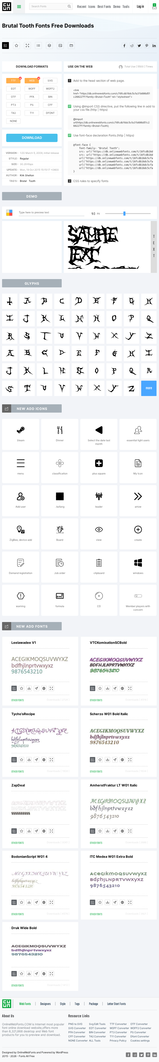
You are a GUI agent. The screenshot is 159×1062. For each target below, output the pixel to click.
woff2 (50, 88)
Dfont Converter (139, 1036)
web (32, 80)
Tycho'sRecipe (23, 714)
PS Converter (138, 1032)
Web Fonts (25, 1004)
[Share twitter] (139, 45)
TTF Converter (118, 1024)
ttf (13, 80)
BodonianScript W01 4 (29, 856)
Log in (140, 7)
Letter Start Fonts (116, 1004)
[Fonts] (71, 45)
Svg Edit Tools (97, 1024)
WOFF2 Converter (140, 1028)
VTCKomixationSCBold (108, 642)
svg (50, 80)
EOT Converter (97, 1028)
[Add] (5, 45)
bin (50, 96)
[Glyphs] (38, 45)
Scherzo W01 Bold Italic (109, 714)
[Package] (49, 45)
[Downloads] (29, 688)
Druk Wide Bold (24, 928)
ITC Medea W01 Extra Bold (111, 856)
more (149, 388)
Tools (126, 7)
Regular (24, 158)
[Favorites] (16, 45)
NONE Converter (78, 1040)
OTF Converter (139, 1024)
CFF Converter (76, 1036)
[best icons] (6, 626)
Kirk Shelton (27, 175)
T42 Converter (97, 1036)
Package (93, 1004)
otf (13, 96)
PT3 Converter (118, 1032)
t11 (32, 112)
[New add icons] (6, 408)
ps (32, 104)
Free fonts (7, 7)
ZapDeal (18, 785)
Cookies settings (140, 1040)
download (32, 138)
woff (31, 88)
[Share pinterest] (146, 45)
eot (13, 88)
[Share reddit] (132, 45)
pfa (32, 96)
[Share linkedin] (154, 45)
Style (62, 1004)
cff (50, 104)
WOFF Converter (119, 1028)
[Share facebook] (124, 45)
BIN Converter (97, 1032)
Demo (116, 7)
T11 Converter (118, 1036)
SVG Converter (77, 1028)
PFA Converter (76, 1032)
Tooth (32, 180)
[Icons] (60, 45)
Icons (91, 7)
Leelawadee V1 (23, 642)
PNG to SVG (75, 1024)
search (69, 6)
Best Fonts (104, 7)
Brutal (23, 180)
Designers (45, 1004)
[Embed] (44, 688)
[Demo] (27, 45)
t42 (13, 112)
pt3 (13, 104)
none (13, 121)
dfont (50, 112)
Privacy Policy (118, 1040)
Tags (77, 1004)
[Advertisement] (33, 247)
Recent (81, 7)
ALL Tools (94, 1040)
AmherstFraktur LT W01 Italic (113, 785)
